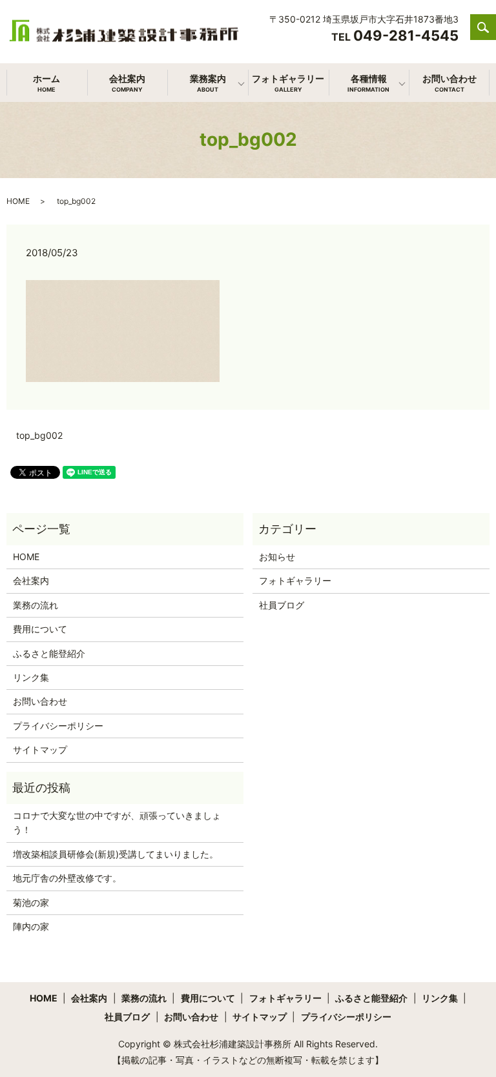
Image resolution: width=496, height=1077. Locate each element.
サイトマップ (40, 749)
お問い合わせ (449, 83)
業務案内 (208, 83)
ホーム (46, 83)
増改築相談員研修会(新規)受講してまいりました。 (115, 854)
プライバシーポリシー (58, 725)
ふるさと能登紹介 (49, 653)
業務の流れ (35, 604)
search (489, 33)
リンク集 (31, 677)
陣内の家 (31, 926)
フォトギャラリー (288, 83)
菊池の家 (31, 902)
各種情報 (368, 83)
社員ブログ (281, 604)
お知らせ (277, 556)
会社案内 (127, 83)
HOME (18, 201)
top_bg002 (39, 435)
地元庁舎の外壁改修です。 (67, 877)
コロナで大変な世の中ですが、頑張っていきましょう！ (117, 822)
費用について (40, 628)
